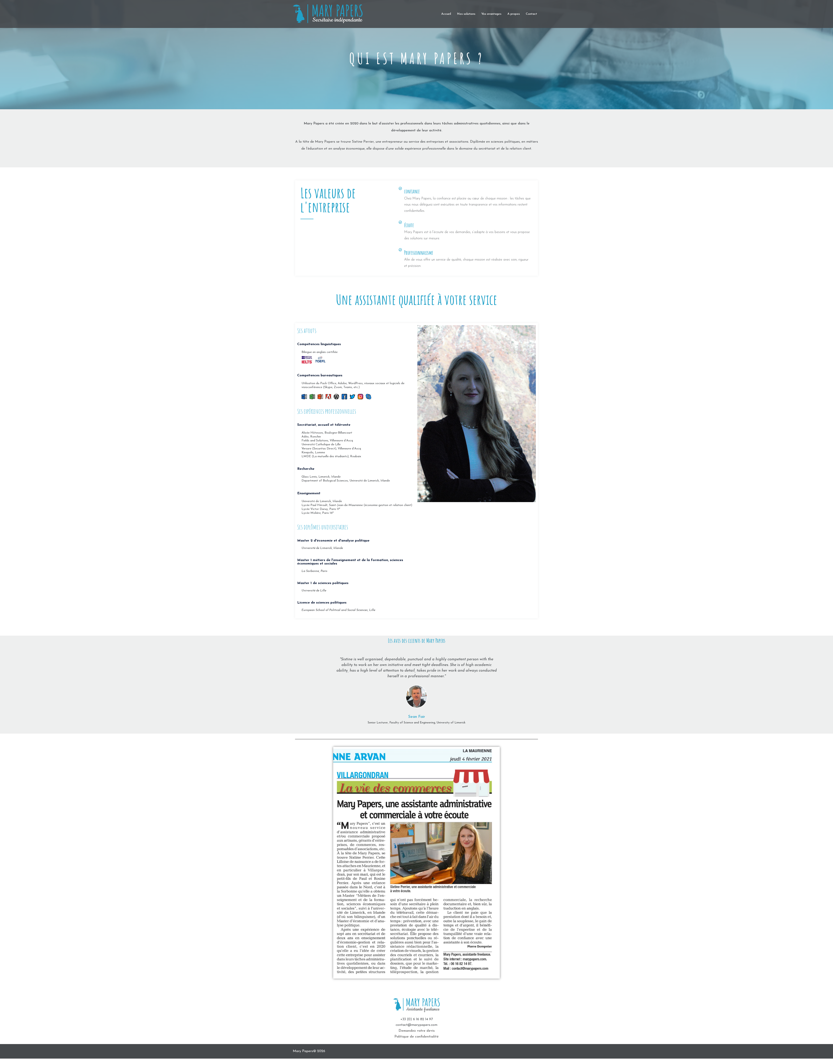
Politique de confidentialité (416, 1036)
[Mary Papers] (332, 14)
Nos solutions (466, 14)
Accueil (446, 14)
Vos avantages (491, 14)
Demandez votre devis (416, 1031)
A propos (513, 14)
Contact (531, 14)
